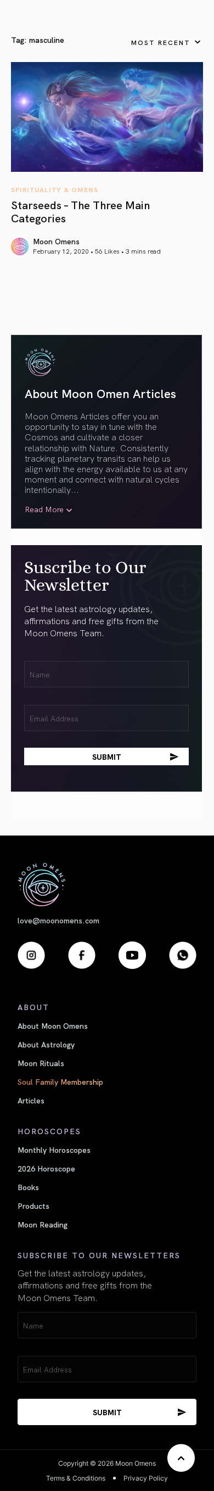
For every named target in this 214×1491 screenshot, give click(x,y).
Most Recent (160, 42)
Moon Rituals (41, 1062)
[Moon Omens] (107, 884)
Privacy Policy (145, 1478)
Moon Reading (42, 1224)
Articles (31, 1100)
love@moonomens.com (58, 920)
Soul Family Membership (60, 1081)
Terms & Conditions (75, 1478)
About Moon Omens (53, 1025)
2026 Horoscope (46, 1168)
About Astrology (46, 1044)
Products (33, 1205)
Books (28, 1186)
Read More (44, 509)
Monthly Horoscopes (54, 1149)
